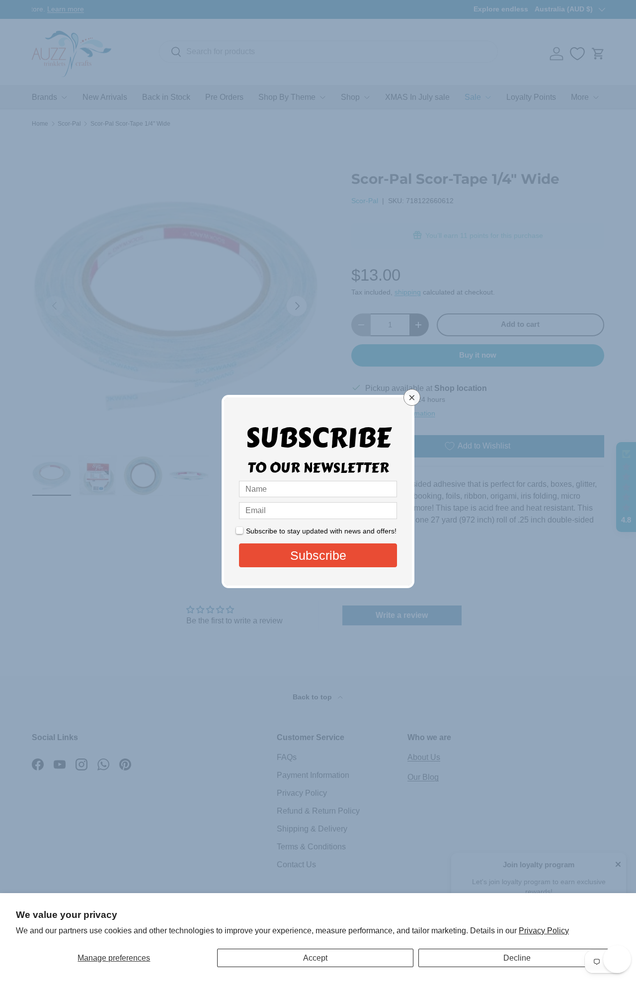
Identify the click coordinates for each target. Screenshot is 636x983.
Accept (315, 958)
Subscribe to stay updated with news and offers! (321, 531)
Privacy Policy (544, 930)
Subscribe (318, 555)
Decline (517, 958)
